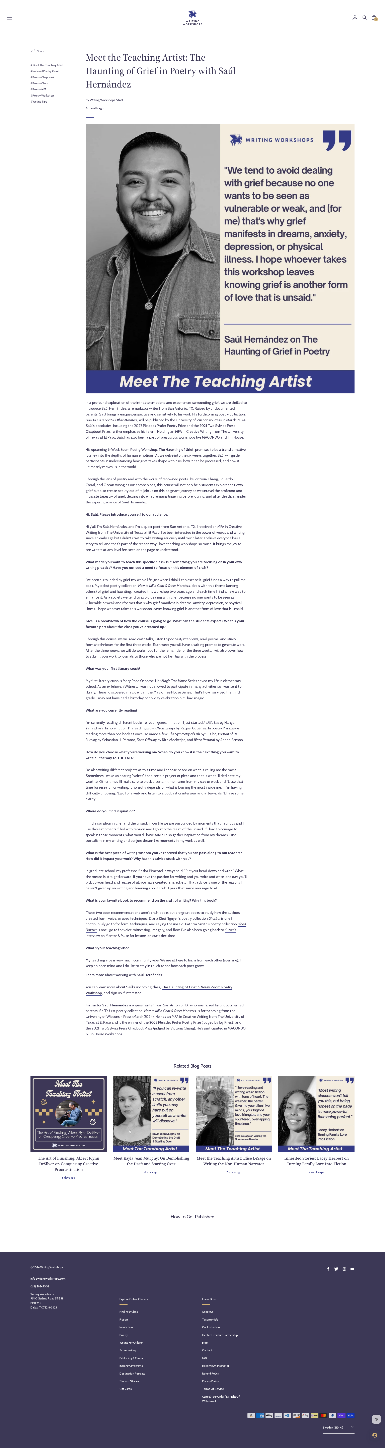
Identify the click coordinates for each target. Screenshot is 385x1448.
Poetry (124, 1335)
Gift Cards (126, 1389)
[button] (374, 18)
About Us (208, 1312)
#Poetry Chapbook (42, 77)
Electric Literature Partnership (220, 1335)
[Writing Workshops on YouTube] (352, 1269)
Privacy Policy (210, 1381)
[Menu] (9, 18)
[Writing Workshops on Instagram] (344, 1269)
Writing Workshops (52, 1267)
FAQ (204, 1358)
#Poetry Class (39, 83)
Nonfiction (126, 1327)
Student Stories (129, 1381)
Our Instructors (211, 1327)
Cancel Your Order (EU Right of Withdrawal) (221, 1399)
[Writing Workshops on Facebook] (328, 1269)
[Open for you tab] (375, 1435)
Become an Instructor (215, 1366)
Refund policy (210, 1373)
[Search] (364, 17)
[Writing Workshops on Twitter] (336, 1269)
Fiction (124, 1319)
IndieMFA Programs (131, 1366)
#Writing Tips (38, 101)
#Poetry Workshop (42, 95)
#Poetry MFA (38, 89)
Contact (207, 1350)
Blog (205, 1342)
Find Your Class (129, 1312)
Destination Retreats (132, 1373)
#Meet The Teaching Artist (46, 65)
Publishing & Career (131, 1358)
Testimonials (210, 1319)
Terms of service (213, 1389)
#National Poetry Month (45, 71)
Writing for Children (131, 1342)
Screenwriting (128, 1350)
